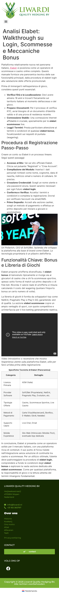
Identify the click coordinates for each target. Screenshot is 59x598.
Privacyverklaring (12, 538)
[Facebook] (8, 569)
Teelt (6, 533)
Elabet (13, 68)
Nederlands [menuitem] (31, 591)
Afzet (6, 527)
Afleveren (8, 530)
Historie (8, 518)
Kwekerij (8, 521)
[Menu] (5, 22)
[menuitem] (29, 591)
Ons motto (9, 524)
